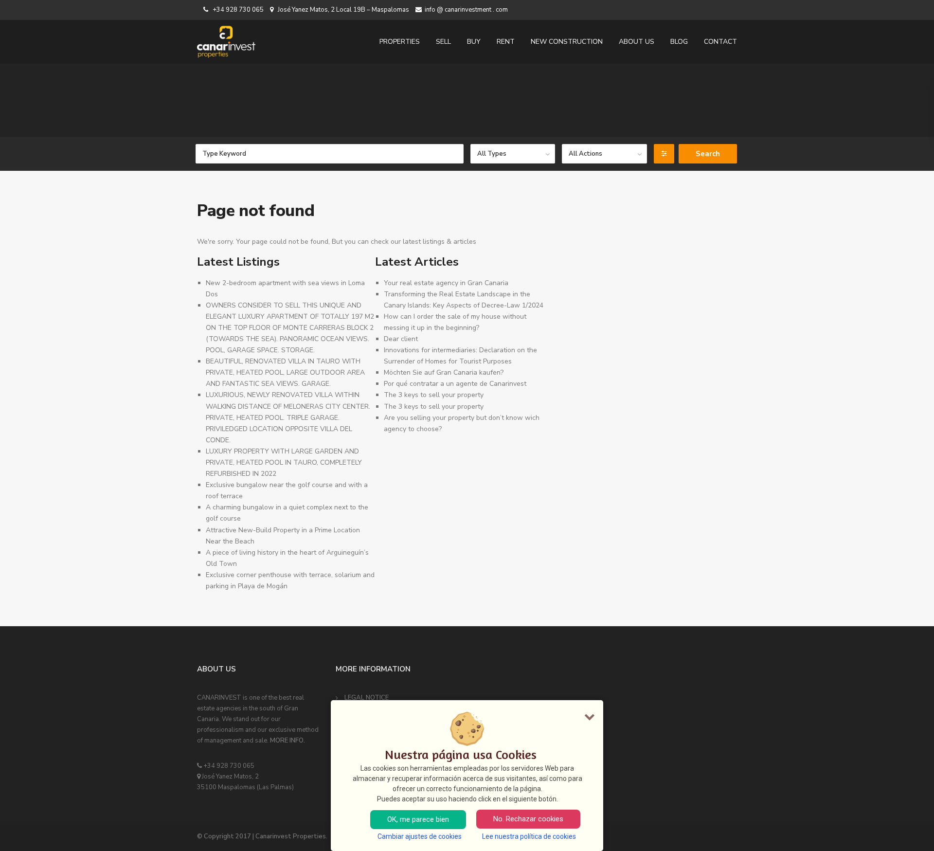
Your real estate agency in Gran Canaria (446, 283)
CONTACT (720, 41)
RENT (506, 41)
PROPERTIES (399, 41)
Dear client (401, 339)
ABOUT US (636, 41)
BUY (474, 41)
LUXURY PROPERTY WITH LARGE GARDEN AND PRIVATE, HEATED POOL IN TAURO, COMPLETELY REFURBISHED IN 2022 (284, 462)
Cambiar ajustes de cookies (419, 836)
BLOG (679, 41)
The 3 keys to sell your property (434, 394)
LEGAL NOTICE (366, 697)
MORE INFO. (287, 740)
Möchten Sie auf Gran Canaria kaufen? (443, 372)
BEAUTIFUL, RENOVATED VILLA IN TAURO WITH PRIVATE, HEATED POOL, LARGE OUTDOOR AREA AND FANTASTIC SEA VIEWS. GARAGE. (285, 372)
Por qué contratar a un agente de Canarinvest (455, 383)
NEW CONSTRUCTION (567, 41)
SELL (443, 41)
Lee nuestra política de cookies (529, 836)
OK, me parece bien (418, 819)
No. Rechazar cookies (528, 819)
